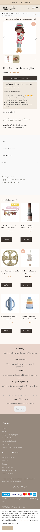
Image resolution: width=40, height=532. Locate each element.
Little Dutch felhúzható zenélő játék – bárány (28, 272)
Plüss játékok (8, 121)
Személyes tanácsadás (9, 441)
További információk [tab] (8, 149)
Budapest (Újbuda (22, 100)
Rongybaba (19, 121)
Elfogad (7, 528)
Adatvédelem (6, 444)
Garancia (4, 464)
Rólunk (4, 431)
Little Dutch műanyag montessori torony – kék (29, 317)
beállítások (23, 520)
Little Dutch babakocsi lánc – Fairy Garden (9, 226)
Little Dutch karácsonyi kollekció (14, 128)
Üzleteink (4, 428)
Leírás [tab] (3, 142)
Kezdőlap (6, 13)
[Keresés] (28, 8)
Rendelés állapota (7, 467)
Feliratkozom (20, 409)
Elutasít (19, 528)
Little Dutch (11, 112)
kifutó (12, 125)
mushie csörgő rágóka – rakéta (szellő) (9, 317)
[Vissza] (34, 14)
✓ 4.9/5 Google (13, 2)
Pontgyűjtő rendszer (8, 457)
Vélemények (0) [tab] (6, 155)
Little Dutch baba (21, 125)
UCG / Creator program (10, 434)
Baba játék (17, 13)
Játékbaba (25, 119)
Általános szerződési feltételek (12, 447)
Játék (11, 13)
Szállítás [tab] (4, 162)
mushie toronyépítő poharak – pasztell (27, 226)
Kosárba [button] (6, 239)
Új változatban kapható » (20, 78)
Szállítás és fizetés (8, 473)
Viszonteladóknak (7, 438)
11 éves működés (20, 98)
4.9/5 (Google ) (25, 96)
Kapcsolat (5, 461)
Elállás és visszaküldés (9, 470)
